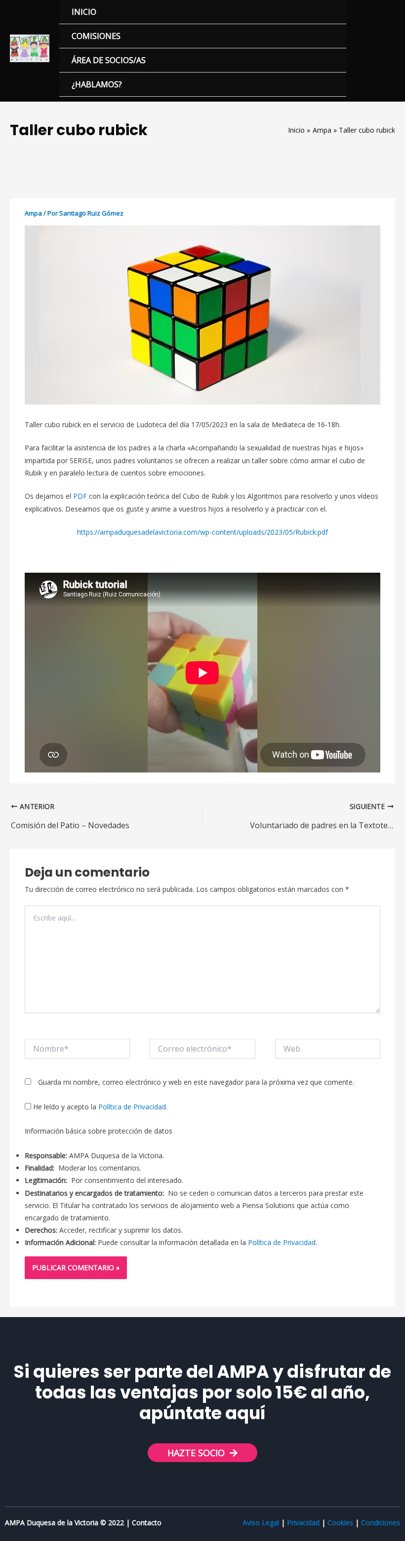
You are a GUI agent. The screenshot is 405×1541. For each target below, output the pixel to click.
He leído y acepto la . (99, 1106)
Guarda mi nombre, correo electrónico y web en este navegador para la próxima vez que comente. (196, 1082)
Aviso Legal (261, 1522)
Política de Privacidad (132, 1106)
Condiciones (380, 1522)
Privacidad (303, 1522)
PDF (80, 496)
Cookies (340, 1522)
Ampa (33, 213)
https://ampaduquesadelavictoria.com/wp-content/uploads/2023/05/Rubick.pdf (202, 532)
